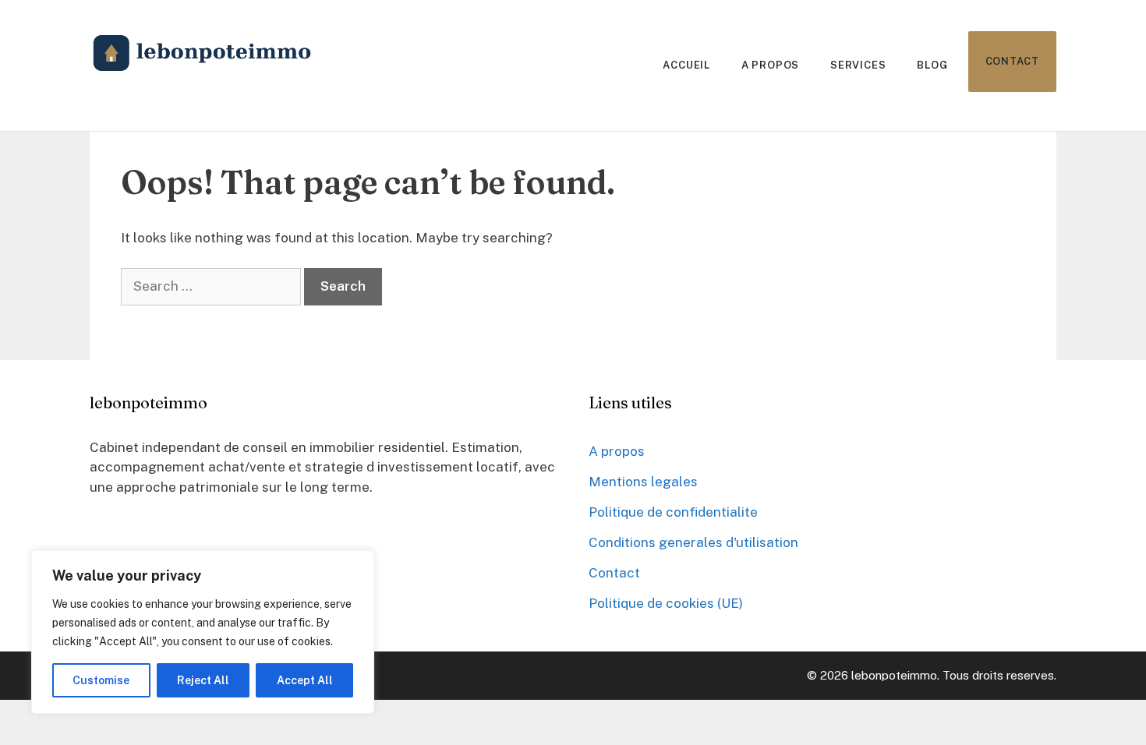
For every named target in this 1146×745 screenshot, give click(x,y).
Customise (101, 680)
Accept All (305, 680)
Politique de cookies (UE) (666, 603)
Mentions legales (643, 481)
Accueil (686, 65)
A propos (770, 65)
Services (858, 65)
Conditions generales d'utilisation (693, 542)
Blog (932, 65)
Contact (1012, 61)
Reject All (203, 680)
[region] (202, 632)
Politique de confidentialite (673, 512)
